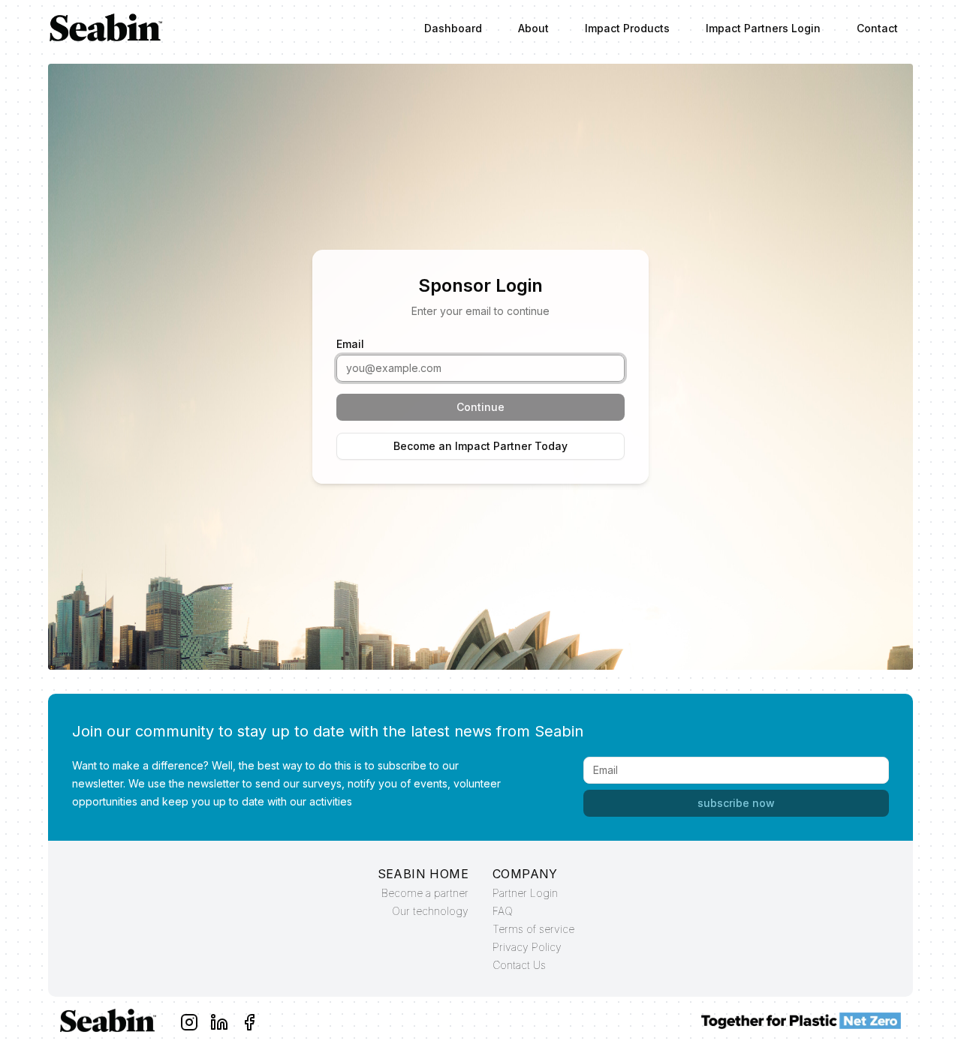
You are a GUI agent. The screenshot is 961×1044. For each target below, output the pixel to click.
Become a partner (424, 892)
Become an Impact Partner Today (480, 446)
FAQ (503, 910)
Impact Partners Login (763, 28)
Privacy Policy (527, 946)
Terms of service (533, 928)
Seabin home (423, 873)
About (533, 28)
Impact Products (627, 28)
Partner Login (525, 892)
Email (350, 344)
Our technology (430, 910)
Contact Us (519, 964)
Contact (877, 28)
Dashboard (453, 28)
